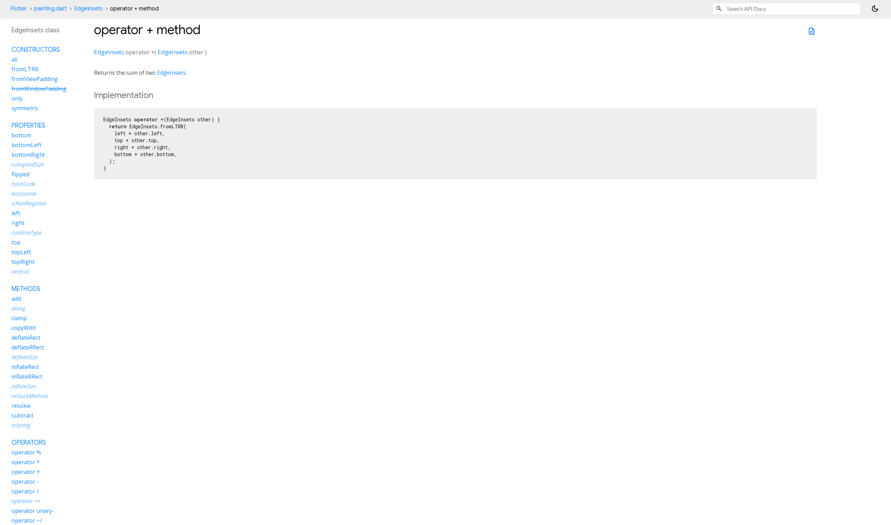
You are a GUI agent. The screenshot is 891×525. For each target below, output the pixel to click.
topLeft (21, 252)
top (16, 242)
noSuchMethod (29, 396)
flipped (20, 174)
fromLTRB (25, 69)
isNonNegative (28, 203)
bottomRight (28, 155)
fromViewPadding (34, 79)
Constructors (35, 50)
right (17, 223)
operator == (25, 501)
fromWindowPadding (38, 88)
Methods (25, 289)
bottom (21, 135)
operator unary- (32, 511)
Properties (28, 125)
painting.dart (50, 8)
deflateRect (25, 337)
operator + (25, 472)
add (16, 298)
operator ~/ (26, 520)
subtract (22, 415)
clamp (19, 318)
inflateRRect (26, 376)
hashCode (23, 184)
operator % (26, 452)
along (18, 308)
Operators (28, 442)
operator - (25, 481)
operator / (25, 491)
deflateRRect (27, 347)
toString (20, 425)
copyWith (23, 328)
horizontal (23, 193)
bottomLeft (26, 145)
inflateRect (25, 367)
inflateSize (23, 386)
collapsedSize (27, 164)
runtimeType (26, 232)
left (15, 213)
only (17, 98)
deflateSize (24, 357)
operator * (25, 462)
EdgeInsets (88, 8)
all (14, 59)
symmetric (24, 108)
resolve (21, 406)
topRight (22, 262)
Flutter (18, 8)
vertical (20, 271)
